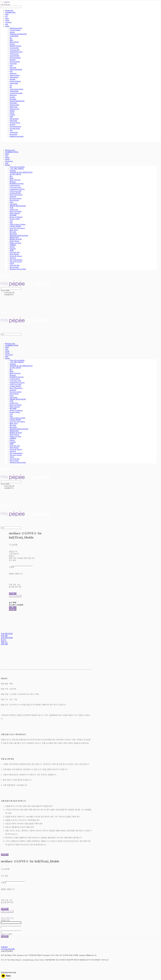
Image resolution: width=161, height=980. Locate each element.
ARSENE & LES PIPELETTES (18, 34)
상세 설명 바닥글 (7, 638)
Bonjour (12, 44)
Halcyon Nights (15, 75)
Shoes (7, 20)
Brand (7, 26)
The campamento (15, 126)
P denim (12, 115)
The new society (15, 128)
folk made (13, 67)
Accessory (8, 22)
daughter (13, 60)
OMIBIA (12, 111)
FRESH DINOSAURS (16, 69)
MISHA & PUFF (14, 105)
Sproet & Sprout (15, 123)
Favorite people (15, 62)
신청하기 (5, 936)
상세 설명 (4, 635)
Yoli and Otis (14, 132)
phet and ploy (14, 119)
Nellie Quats (14, 107)
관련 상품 (4, 644)
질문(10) (4, 642)
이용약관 (4, 947)
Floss (11, 65)
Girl (6, 16)
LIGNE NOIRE (14, 91)
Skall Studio (13, 121)
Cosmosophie (14, 48)
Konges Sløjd (14, 83)
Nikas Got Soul (14, 109)
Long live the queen (16, 93)
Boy (11, 38)
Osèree (12, 113)
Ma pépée (13, 99)
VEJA (11, 130)
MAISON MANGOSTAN (17, 101)
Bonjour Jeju (9, 10)
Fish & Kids (13, 64)
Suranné (12, 125)
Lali (11, 85)
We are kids (13, 134)
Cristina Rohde (14, 56)
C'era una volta (14, 50)
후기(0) (3, 640)
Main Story (13, 95)
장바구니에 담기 (7, 911)
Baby (7, 14)
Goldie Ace (13, 73)
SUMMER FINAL (10, 12)
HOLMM (12, 79)
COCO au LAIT (14, 54)
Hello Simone (14, 77)
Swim (7, 18)
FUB (11, 71)
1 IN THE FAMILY (15, 30)
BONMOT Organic (15, 46)
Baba (11, 40)
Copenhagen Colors (16, 52)
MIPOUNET (13, 103)
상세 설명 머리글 (7, 633)
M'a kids (12, 97)
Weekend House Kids (16, 136)
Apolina (12, 32)
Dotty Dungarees (15, 58)
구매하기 (5, 854)
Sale (6, 24)
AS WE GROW (14, 36)
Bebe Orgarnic (14, 42)
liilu (11, 87)
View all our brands (16, 28)
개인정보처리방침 (8, 949)
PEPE (11, 117)
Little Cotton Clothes (16, 89)
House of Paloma (15, 81)
